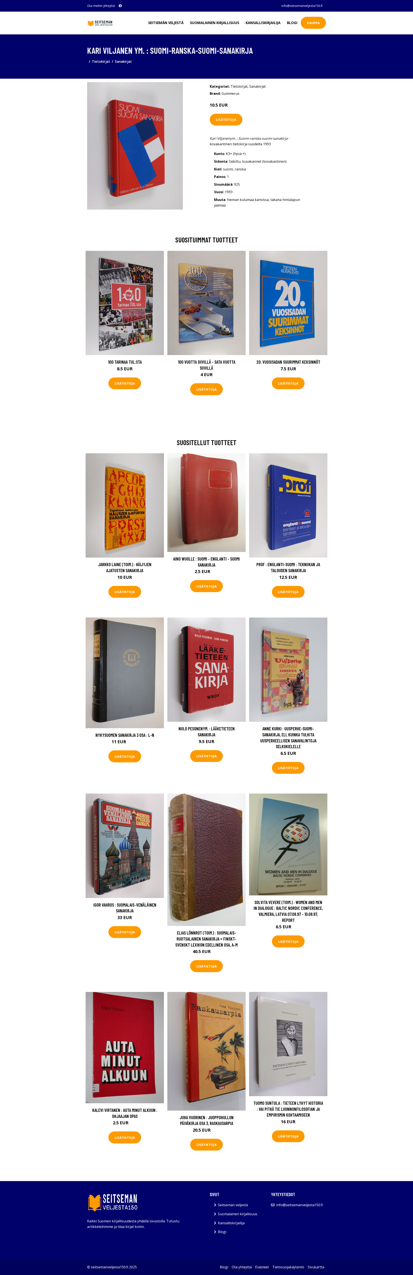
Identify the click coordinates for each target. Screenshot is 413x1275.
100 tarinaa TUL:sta (125, 362)
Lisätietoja (226, 119)
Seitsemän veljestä (165, 22)
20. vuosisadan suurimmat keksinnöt (288, 362)
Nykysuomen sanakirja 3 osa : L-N (125, 735)
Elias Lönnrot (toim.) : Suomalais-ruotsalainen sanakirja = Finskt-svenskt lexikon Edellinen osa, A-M (206, 938)
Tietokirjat (101, 61)
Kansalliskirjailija (263, 22)
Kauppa (313, 23)
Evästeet (262, 1267)
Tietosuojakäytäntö (288, 1267)
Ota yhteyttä (242, 1267)
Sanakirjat (123, 61)
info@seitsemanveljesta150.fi (302, 6)
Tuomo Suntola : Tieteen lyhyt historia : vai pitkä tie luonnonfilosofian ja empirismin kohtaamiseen (288, 1108)
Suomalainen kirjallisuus (214, 22)
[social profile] (120, 6)
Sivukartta (316, 1267)
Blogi (292, 22)
